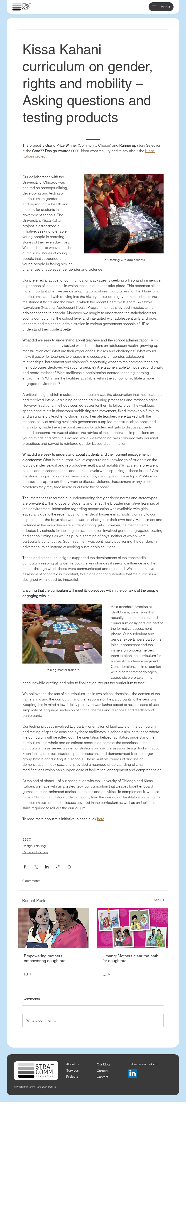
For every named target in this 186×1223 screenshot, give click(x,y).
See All (159, 900)
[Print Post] (69, 867)
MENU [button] (165, 7)
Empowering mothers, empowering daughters (44, 958)
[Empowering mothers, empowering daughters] (53, 928)
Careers (102, 1070)
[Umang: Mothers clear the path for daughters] (132, 928)
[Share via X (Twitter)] (36, 867)
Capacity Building (35, 852)
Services (72, 1070)
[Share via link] (58, 867)
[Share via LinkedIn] (47, 867)
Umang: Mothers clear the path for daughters (130, 958)
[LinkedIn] (132, 1073)
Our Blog (103, 1064)
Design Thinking (34, 846)
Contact (102, 1077)
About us (72, 1064)
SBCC (26, 839)
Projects (72, 1076)
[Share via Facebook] (24, 867)
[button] (154, 6)
